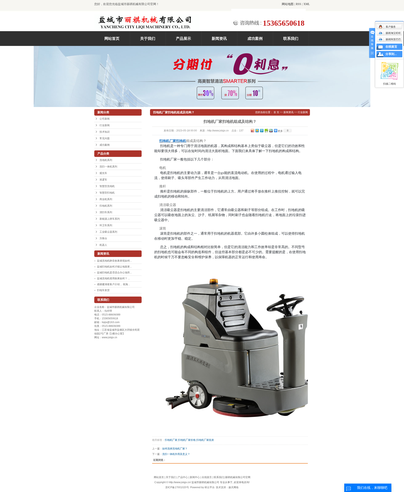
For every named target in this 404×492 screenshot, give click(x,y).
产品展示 (183, 38)
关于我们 (147, 38)
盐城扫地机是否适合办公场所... (114, 272)
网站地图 (288, 4)
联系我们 (290, 38)
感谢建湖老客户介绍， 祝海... (113, 284)
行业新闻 (105, 125)
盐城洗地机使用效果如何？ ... (113, 278)
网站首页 (112, 38)
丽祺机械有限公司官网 (237, 477)
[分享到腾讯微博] (261, 130)
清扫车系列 (106, 212)
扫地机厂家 (171, 440)
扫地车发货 (103, 290)
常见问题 (105, 138)
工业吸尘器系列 (108, 231)
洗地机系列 (106, 160)
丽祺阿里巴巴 (393, 39)
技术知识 (105, 131)
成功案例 (255, 38)
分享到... (391, 54)
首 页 (276, 112)
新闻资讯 (219, 38)
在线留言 (207, 477)
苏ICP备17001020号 (177, 487)
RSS (298, 4)
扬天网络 (234, 487)
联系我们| (219, 477)
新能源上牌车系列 (110, 218)
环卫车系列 (106, 225)
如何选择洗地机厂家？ (174, 448)
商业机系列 (106, 199)
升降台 (103, 238)
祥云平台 (210, 487)
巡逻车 (103, 179)
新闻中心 (195, 477)
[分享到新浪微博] (252, 130)
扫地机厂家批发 (205, 440)
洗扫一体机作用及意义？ (176, 454)
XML (306, 4)
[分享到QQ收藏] (270, 130)
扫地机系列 (106, 205)
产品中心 (183, 477)
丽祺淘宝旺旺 (393, 33)
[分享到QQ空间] (257, 130)
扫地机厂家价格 (187, 440)
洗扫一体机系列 (108, 166)
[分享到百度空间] (266, 130)
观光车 (103, 173)
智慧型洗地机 (107, 186)
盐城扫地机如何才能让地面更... (114, 266)
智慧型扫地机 (107, 192)
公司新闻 (105, 118)
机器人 (103, 244)
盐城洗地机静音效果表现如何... (114, 260)
